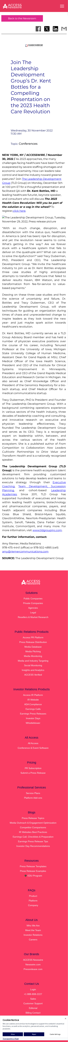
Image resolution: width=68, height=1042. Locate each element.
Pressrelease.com (33, 969)
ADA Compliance (33, 704)
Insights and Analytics (33, 670)
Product (33, 896)
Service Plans (33, 793)
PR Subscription (33, 768)
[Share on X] (47, 28)
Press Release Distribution (33, 642)
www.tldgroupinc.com (47, 530)
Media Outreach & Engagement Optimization (33, 822)
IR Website (33, 699)
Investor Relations (33, 935)
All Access (33, 743)
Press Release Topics (33, 818)
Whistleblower (33, 723)
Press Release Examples (33, 871)
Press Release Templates (33, 866)
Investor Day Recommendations (33, 846)
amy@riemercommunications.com (25, 551)
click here (19, 210)
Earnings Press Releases (33, 713)
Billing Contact (33, 1012)
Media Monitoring (33, 656)
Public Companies (33, 598)
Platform (33, 900)
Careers (33, 939)
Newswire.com (33, 964)
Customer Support (33, 1003)
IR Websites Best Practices (33, 832)
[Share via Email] (64, 28)
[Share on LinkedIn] (55, 28)
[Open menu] (62, 6)
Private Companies (33, 603)
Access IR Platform (33, 695)
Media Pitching (33, 651)
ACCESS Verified (33, 674)
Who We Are (33, 925)
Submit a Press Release (33, 773)
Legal (33, 612)
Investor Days (33, 718)
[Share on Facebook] (38, 28)
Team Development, (34, 486)
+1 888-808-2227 (33, 994)
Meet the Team (33, 930)
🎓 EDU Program (33, 875)
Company (33, 905)
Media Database (33, 646)
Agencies (33, 608)
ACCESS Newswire (33, 959)
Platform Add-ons (33, 797)
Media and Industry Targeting (33, 660)
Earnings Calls (33, 709)
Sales (33, 998)
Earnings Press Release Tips (33, 841)
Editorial (33, 1008)
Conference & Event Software (33, 748)
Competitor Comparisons (33, 827)
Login (33, 989)
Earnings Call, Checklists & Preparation (33, 836)
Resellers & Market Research (33, 617)
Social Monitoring (33, 665)
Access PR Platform (33, 637)
